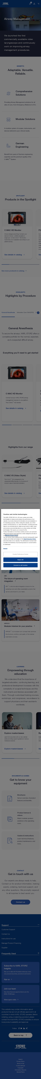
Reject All (20, 559)
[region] (20, 539)
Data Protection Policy (30, 539)
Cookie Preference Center (20, 554)
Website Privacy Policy (11, 535)
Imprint (5, 548)
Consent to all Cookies (21, 565)
